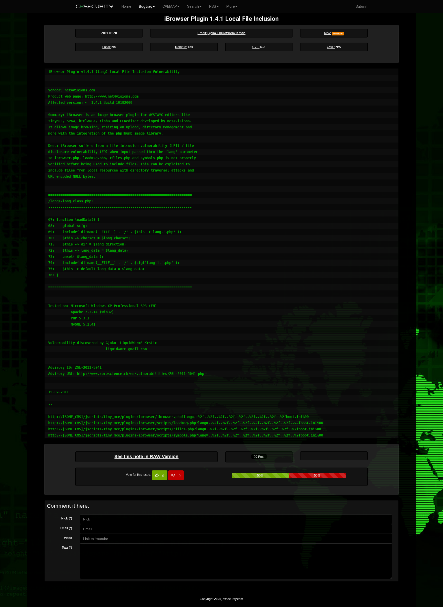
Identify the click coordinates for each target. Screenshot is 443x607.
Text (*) (67, 547)
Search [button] (193, 6)
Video (68, 538)
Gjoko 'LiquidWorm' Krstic (226, 33)
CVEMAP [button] (170, 6)
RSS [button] (212, 6)
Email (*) (66, 528)
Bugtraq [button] (145, 6)
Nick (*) (66, 518)
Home (126, 6)
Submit (362, 6)
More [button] (230, 6)
